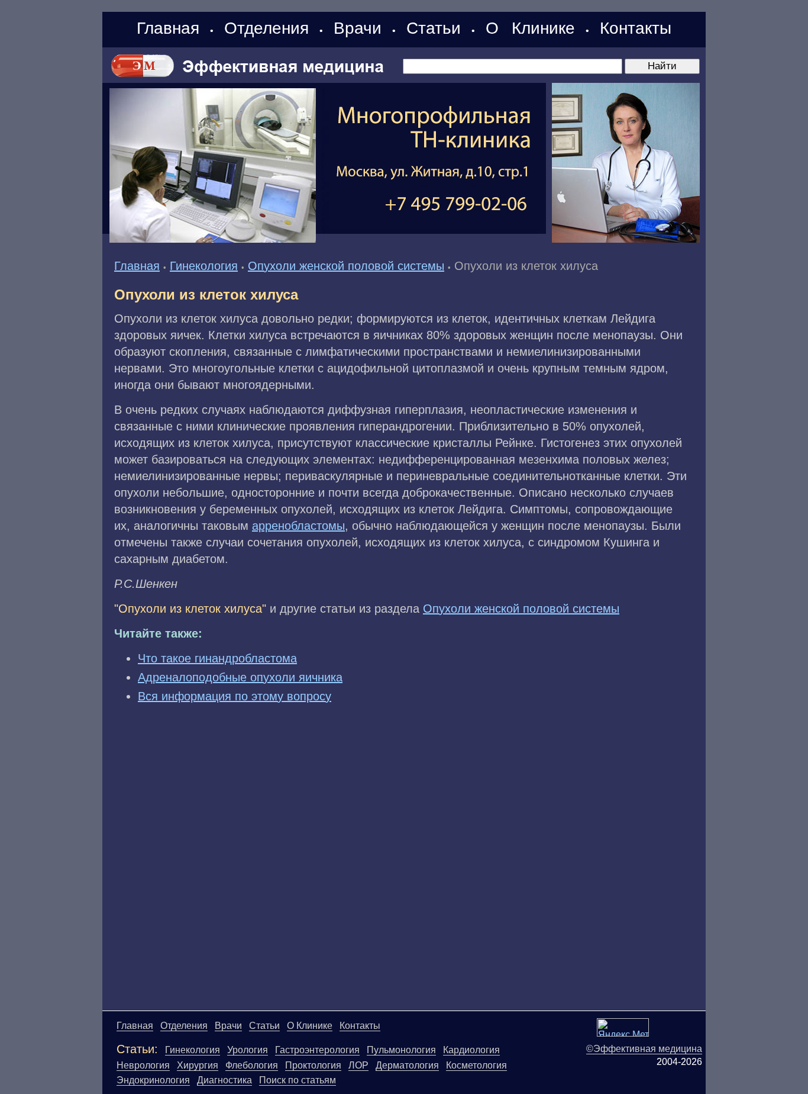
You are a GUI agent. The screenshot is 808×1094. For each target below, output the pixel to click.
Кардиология (471, 1050)
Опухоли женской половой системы (346, 265)
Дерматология (407, 1065)
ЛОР (358, 1065)
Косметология (476, 1065)
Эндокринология (153, 1080)
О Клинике (530, 28)
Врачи (358, 28)
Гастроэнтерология (317, 1050)
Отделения (266, 28)
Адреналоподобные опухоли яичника (240, 677)
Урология (247, 1050)
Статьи (433, 28)
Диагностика (224, 1080)
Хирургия (197, 1065)
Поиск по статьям (297, 1080)
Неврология (143, 1065)
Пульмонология (401, 1050)
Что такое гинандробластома (217, 658)
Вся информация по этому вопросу (234, 696)
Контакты (635, 28)
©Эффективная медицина (644, 1049)
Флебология (251, 1065)
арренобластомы (298, 525)
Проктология (313, 1065)
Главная (168, 28)
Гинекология (204, 265)
